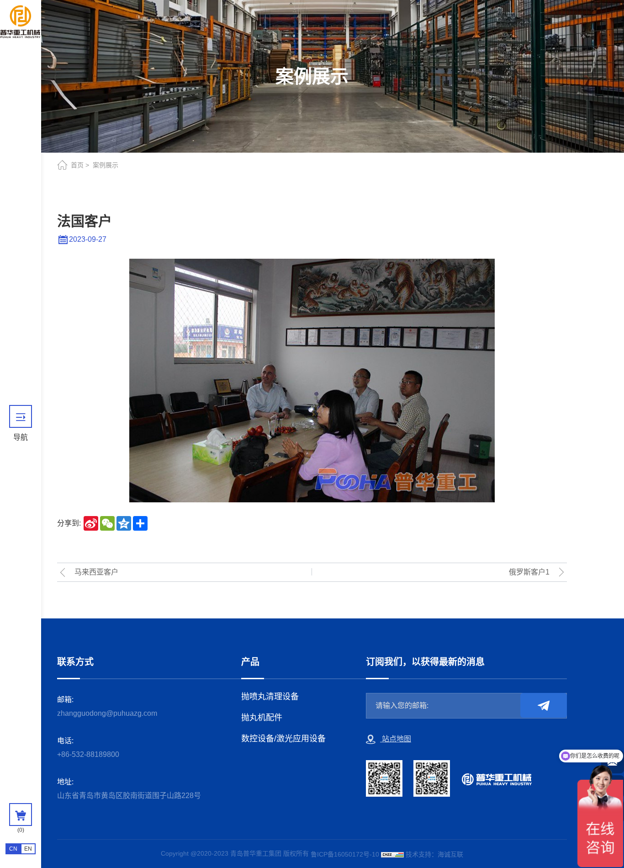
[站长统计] (392, 854)
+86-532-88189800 (88, 754)
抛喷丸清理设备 (270, 696)
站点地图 (395, 739)
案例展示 (105, 165)
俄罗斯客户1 (529, 572)
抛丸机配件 (261, 717)
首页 (77, 165)
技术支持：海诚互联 (434, 854)
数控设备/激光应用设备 (283, 738)
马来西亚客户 (96, 572)
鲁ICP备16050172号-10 (345, 854)
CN (13, 849)
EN (28, 849)
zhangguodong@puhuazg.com (107, 713)
